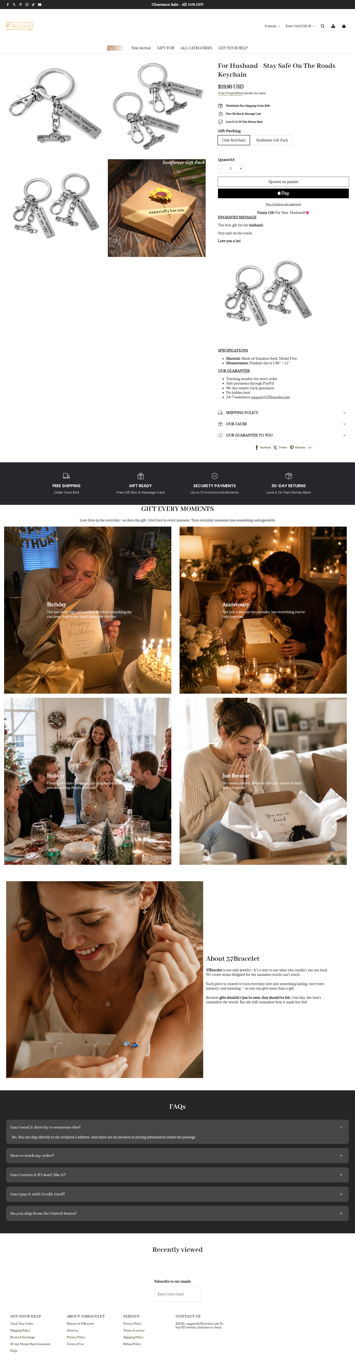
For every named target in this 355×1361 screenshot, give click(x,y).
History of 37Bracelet (80, 1323)
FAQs (13, 1351)
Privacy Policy (76, 1337)
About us (72, 1330)
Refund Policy (132, 1344)
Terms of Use (75, 1344)
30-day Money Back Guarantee (30, 1344)
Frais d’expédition (230, 93)
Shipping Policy (20, 1330)
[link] (165, 48)
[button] (322, 26)
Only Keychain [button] (234, 140)
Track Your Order (21, 1323)
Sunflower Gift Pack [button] (272, 140)
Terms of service (134, 1330)
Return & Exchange (22, 1337)
